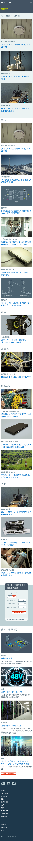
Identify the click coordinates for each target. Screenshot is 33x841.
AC (9, 596)
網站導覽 (4, 816)
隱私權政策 (5, 813)
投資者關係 (5, 802)
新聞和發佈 (5, 796)
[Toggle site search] (28, 2)
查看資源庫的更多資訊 (8, 773)
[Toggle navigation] (31, 2)
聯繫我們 (4, 790)
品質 (2, 805)
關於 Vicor (4, 793)
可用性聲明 (5, 811)
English (3, 824)
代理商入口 (5, 808)
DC (14, 596)
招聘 (2, 799)
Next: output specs (19, 612)
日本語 (3, 830)
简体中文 (4, 827)
